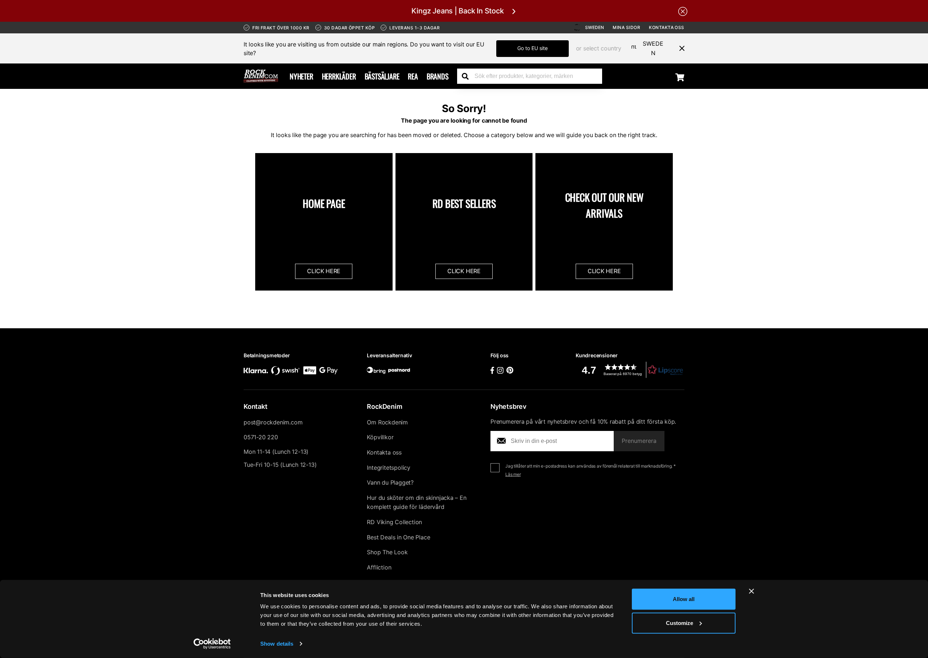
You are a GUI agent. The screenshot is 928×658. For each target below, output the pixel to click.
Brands (437, 76)
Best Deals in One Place (398, 537)
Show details (276, 644)
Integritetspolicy (388, 467)
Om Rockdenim (387, 422)
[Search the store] (468, 76)
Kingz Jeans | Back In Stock (457, 11)
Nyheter (301, 76)
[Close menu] (679, 48)
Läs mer (513, 474)
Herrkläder (339, 76)
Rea (413, 76)
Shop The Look (387, 552)
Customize (679, 623)
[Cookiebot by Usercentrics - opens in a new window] (212, 643)
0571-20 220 (261, 437)
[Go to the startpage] (261, 76)
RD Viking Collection (394, 522)
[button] (630, 370)
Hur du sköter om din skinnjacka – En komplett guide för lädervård (416, 502)
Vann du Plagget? (390, 482)
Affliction (379, 567)
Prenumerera (639, 440)
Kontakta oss (666, 27)
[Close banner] (751, 591)
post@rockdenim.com (273, 422)
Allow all (684, 599)
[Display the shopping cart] (679, 77)
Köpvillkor (380, 437)
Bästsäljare (382, 76)
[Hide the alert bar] (682, 11)
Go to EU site (532, 48)
